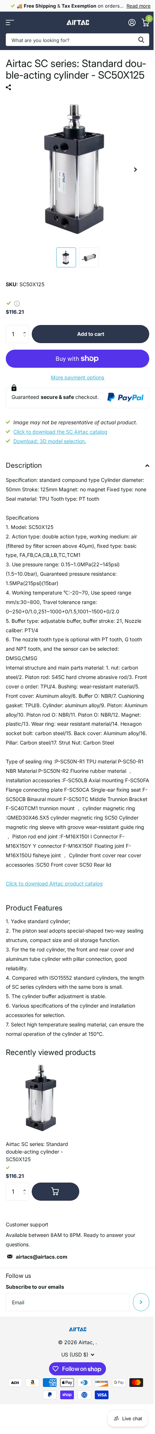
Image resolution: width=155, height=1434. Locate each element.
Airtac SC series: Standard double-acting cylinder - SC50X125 (37, 1151)
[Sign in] (132, 22)
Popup (17, 303)
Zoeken (141, 39)
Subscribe (141, 1302)
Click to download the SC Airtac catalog (60, 432)
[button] (26, 327)
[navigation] (66, 257)
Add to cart (90, 334)
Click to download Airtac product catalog (54, 883)
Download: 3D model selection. (49, 441)
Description (24, 465)
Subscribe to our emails (35, 1287)
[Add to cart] (55, 1192)
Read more (139, 6)
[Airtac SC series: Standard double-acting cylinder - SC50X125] (42, 1098)
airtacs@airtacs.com (41, 1257)
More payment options (77, 377)
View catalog (10, 23)
